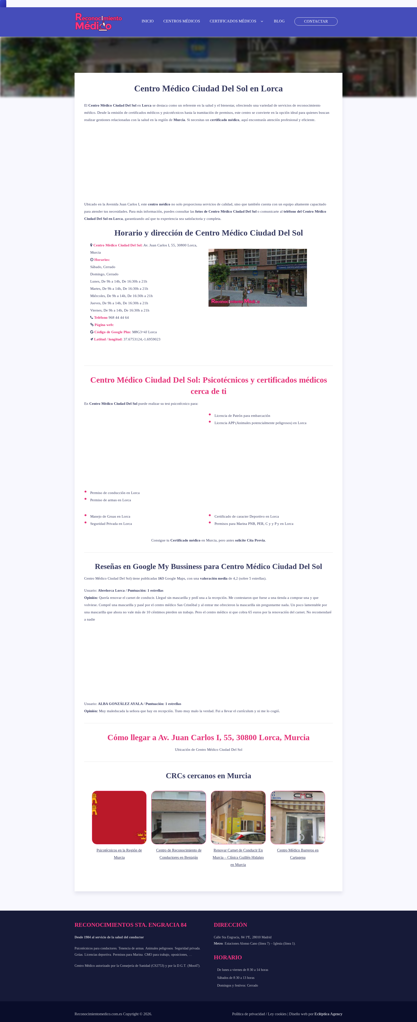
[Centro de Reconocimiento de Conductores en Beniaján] (179, 844)
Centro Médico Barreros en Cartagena (298, 854)
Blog (279, 21)
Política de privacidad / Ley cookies (259, 1014)
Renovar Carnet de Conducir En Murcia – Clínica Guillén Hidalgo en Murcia (238, 857)
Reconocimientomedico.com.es (98, 1014)
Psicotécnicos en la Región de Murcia (119, 854)
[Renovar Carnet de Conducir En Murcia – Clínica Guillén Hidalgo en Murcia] (238, 844)
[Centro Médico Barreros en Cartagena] (298, 844)
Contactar (316, 21)
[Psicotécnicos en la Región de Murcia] (119, 844)
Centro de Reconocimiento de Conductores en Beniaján (179, 854)
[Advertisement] (208, 162)
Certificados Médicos (233, 21)
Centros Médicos (181, 21)
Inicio (148, 21)
